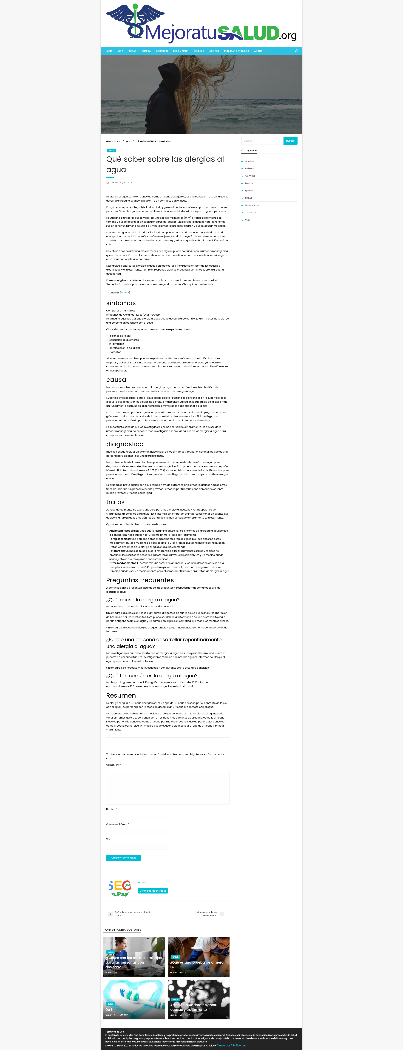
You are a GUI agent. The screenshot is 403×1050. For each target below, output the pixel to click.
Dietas (132, 51)
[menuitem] (109, 51)
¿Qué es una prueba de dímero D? (197, 964)
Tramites (250, 212)
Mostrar (125, 292)
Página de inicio (113, 141)
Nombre (111, 809)
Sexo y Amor (180, 51)
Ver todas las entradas (153, 890)
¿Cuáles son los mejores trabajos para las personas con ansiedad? (133, 962)
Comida (146, 51)
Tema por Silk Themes (232, 1045)
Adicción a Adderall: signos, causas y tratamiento (193, 1007)
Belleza (199, 51)
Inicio (109, 51)
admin (114, 182)
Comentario (113, 764)
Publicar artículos (236, 51)
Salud (128, 141)
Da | (108, 1009)
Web (108, 839)
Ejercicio (162, 51)
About (258, 51)
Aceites (214, 51)
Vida (120, 51)
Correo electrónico (117, 824)
